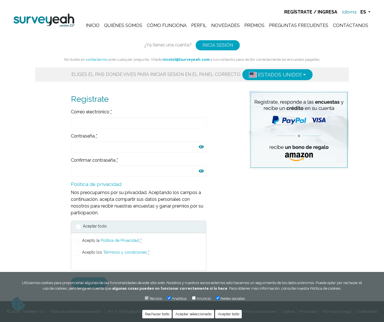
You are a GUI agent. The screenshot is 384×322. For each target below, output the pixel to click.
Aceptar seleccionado (193, 314)
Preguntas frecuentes (298, 25)
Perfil (199, 25)
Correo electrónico (91, 111)
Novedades (225, 25)
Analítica (179, 298)
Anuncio (203, 298)
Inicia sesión (217, 45)
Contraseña (84, 136)
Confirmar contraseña (94, 160)
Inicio (93, 25)
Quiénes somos (123, 25)
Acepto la (112, 240)
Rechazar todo (157, 314)
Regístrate (298, 12)
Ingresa (327, 12)
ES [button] (363, 12)
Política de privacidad (96, 184)
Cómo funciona (167, 25)
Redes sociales (232, 298)
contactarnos (97, 59)
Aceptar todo (228, 314)
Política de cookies (325, 288)
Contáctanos (350, 25)
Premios (254, 25)
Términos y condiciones (125, 252)
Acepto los (116, 252)
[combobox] (277, 74)
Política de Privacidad (120, 240)
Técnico (155, 298)
